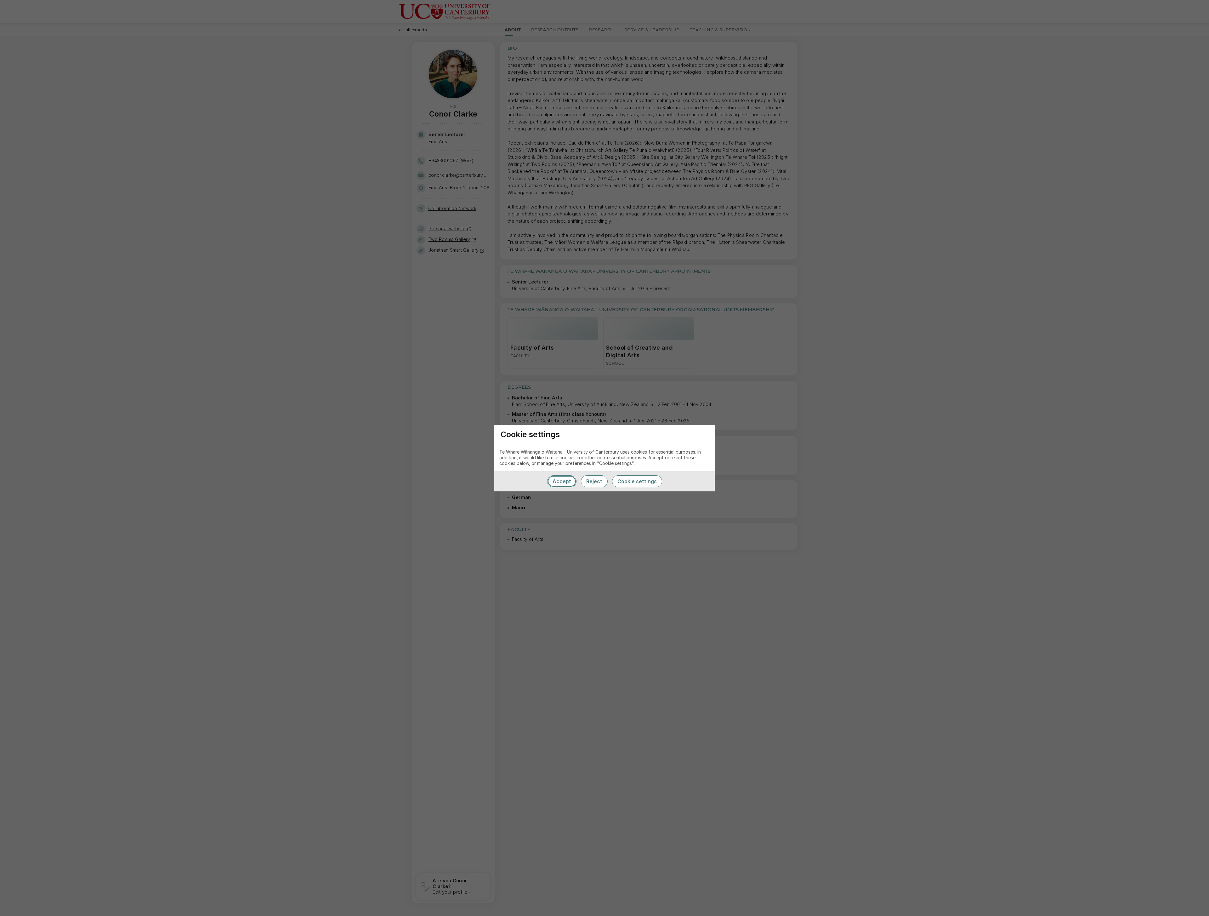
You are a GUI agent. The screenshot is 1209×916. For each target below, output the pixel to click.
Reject (594, 481)
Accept (562, 481)
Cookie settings (637, 481)
